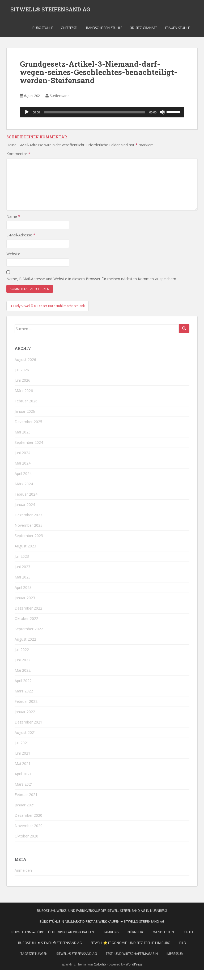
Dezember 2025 (28, 421)
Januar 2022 (25, 711)
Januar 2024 (25, 504)
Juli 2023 (22, 556)
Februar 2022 (26, 701)
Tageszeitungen (34, 953)
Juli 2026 (22, 369)
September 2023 (29, 535)
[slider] (174, 111)
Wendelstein (163, 932)
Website (13, 253)
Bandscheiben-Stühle (104, 27)
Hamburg (111, 932)
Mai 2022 (23, 670)
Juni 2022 (22, 659)
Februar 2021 (26, 794)
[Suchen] (184, 328)
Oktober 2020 (26, 836)
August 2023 (25, 545)
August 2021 (25, 732)
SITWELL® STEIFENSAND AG (50, 9)
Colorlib (100, 964)
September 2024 (29, 442)
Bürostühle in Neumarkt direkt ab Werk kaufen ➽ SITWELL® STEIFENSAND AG (102, 921)
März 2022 (24, 691)
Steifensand (60, 95)
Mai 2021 (23, 763)
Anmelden (23, 870)
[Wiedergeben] (26, 112)
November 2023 (28, 525)
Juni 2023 (22, 566)
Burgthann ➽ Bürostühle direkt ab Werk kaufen (52, 932)
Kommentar (18, 153)
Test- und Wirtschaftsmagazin (132, 953)
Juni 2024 (22, 452)
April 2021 (23, 773)
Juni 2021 (22, 753)
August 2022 (25, 639)
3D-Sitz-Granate (143, 27)
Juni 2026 (22, 380)
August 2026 (25, 359)
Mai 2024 (23, 463)
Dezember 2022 (28, 608)
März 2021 (24, 784)
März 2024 (24, 483)
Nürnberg (136, 932)
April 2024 (23, 473)
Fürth (188, 932)
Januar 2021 (25, 804)
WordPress (134, 964)
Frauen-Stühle (177, 27)
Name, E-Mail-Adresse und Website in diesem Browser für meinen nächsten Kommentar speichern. (91, 278)
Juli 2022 (22, 649)
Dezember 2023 (28, 514)
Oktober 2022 (26, 618)
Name (13, 216)
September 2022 (29, 628)
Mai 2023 (23, 577)
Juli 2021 (22, 742)
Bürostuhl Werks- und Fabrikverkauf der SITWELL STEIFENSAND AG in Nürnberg (102, 910)
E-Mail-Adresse (20, 234)
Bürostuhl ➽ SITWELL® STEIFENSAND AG (50, 943)
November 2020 (28, 825)
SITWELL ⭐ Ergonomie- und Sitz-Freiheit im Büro (131, 943)
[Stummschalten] (162, 112)
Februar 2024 (26, 494)
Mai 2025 (23, 432)
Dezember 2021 (28, 722)
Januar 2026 (25, 411)
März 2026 (24, 390)
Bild (182, 943)
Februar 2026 (26, 400)
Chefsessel (69, 27)
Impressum (175, 953)
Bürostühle (42, 27)
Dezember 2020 (28, 815)
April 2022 (23, 680)
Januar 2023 (25, 597)
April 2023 (23, 587)
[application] (102, 112)
